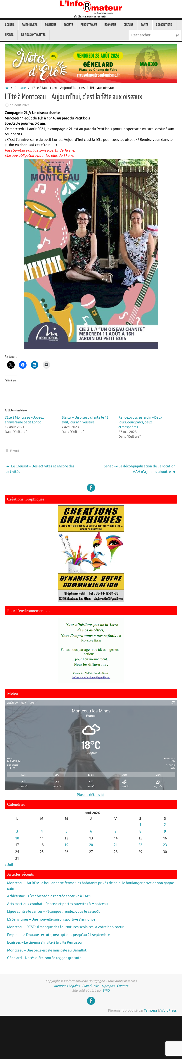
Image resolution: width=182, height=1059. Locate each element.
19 (66, 845)
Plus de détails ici (90, 795)
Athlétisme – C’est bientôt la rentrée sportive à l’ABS (49, 896)
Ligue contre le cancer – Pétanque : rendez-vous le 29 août (53, 911)
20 (91, 845)
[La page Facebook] (91, 488)
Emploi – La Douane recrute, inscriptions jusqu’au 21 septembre (58, 935)
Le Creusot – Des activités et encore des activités (40, 469)
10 (17, 838)
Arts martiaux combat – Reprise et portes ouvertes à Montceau (57, 904)
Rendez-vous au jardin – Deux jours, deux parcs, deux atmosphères (140, 422)
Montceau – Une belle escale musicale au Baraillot (46, 950)
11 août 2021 (20, 105)
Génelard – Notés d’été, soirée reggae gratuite (44, 958)
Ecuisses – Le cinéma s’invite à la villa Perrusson (45, 942)
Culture (20, 88)
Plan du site (90, 986)
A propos (107, 986)
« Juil (9, 865)
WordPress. (168, 1011)
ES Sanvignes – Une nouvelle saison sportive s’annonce (51, 919)
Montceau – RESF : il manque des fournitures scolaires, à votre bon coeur (65, 927)
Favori (14, 451)
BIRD (106, 991)
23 (165, 845)
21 (116, 845)
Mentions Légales (67, 986)
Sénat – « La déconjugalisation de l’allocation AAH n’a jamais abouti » (140, 469)
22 (140, 845)
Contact (122, 986)
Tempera (150, 1011)
